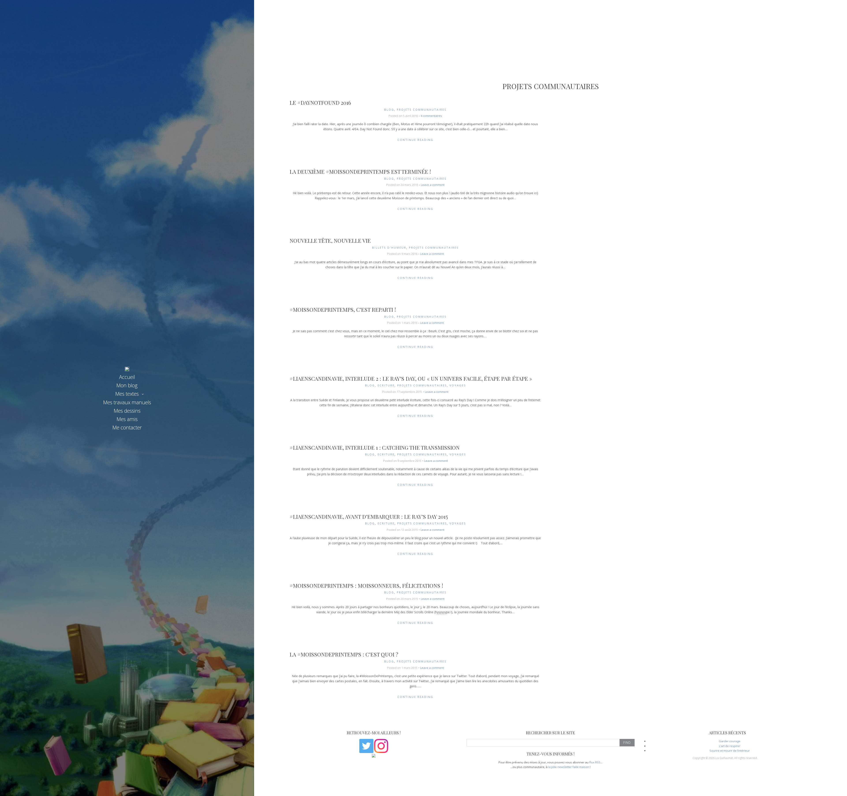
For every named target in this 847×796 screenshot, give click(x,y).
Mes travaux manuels (127, 402)
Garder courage (729, 741)
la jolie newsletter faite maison (568, 767)
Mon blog (127, 385)
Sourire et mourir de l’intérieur (730, 751)
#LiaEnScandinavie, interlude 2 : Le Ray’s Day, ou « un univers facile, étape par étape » (411, 378)
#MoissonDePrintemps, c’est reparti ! (343, 309)
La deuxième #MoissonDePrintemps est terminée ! (360, 171)
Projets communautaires (421, 110)
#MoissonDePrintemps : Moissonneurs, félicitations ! (366, 585)
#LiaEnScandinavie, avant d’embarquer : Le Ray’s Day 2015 (369, 516)
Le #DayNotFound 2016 (320, 102)
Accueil (127, 376)
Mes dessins (127, 410)
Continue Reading (415, 140)
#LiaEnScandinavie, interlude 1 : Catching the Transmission (375, 447)
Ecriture (386, 385)
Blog (389, 110)
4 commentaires (431, 116)
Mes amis (127, 419)
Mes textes (127, 393)
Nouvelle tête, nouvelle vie (330, 240)
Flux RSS (594, 762)
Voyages (458, 385)
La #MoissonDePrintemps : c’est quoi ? (344, 654)
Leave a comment (432, 185)
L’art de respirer (729, 746)
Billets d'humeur (389, 248)
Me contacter (127, 427)
